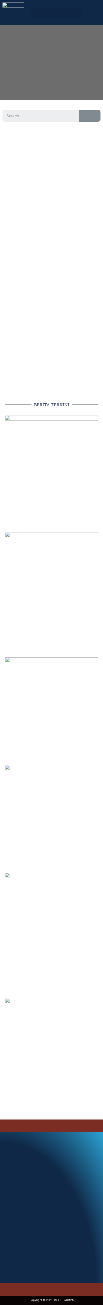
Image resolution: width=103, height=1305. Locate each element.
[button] (57, 12)
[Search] (89, 116)
